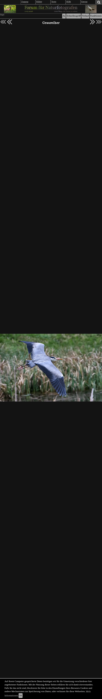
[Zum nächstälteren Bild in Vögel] (92, 22)
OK (20, 695)
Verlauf (85, 15)
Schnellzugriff (74, 15)
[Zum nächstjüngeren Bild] (3, 22)
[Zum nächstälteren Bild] (99, 22)
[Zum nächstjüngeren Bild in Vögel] (9, 22)
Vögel (2, 15)
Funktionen (96, 15)
